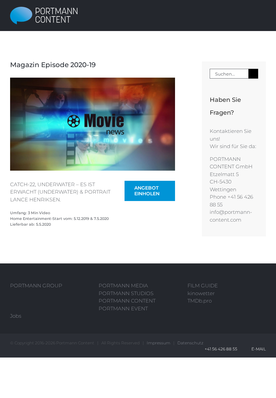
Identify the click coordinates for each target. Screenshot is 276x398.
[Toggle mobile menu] (263, 15)
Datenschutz (190, 342)
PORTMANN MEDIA (123, 285)
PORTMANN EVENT (123, 308)
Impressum (158, 342)
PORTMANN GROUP (36, 285)
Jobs (15, 316)
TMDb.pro (199, 300)
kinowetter (201, 293)
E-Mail (257, 348)
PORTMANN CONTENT (127, 300)
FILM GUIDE (202, 285)
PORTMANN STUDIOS (126, 293)
